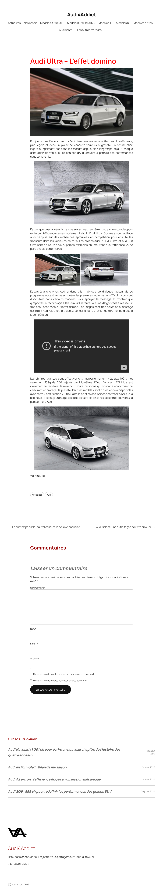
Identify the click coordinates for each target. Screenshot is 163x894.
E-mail (34, 643)
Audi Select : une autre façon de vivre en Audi (123, 527)
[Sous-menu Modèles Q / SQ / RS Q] (94, 23)
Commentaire (37, 587)
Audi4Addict (81, 14)
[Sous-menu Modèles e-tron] (154, 23)
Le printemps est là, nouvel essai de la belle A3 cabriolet (46, 527)
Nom (33, 628)
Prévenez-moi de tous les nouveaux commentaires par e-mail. (63, 674)
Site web (34, 658)
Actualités (37, 494)
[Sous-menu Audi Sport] (73, 30)
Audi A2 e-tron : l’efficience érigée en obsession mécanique (54, 779)
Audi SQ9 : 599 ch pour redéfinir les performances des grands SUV (59, 791)
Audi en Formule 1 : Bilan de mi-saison (37, 767)
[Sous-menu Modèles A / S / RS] (63, 23)
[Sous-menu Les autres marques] (103, 30)
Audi (49, 494)
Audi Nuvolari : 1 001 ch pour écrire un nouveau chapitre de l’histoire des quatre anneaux (64, 752)
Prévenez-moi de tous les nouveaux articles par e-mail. (60, 680)
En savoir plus (18, 863)
